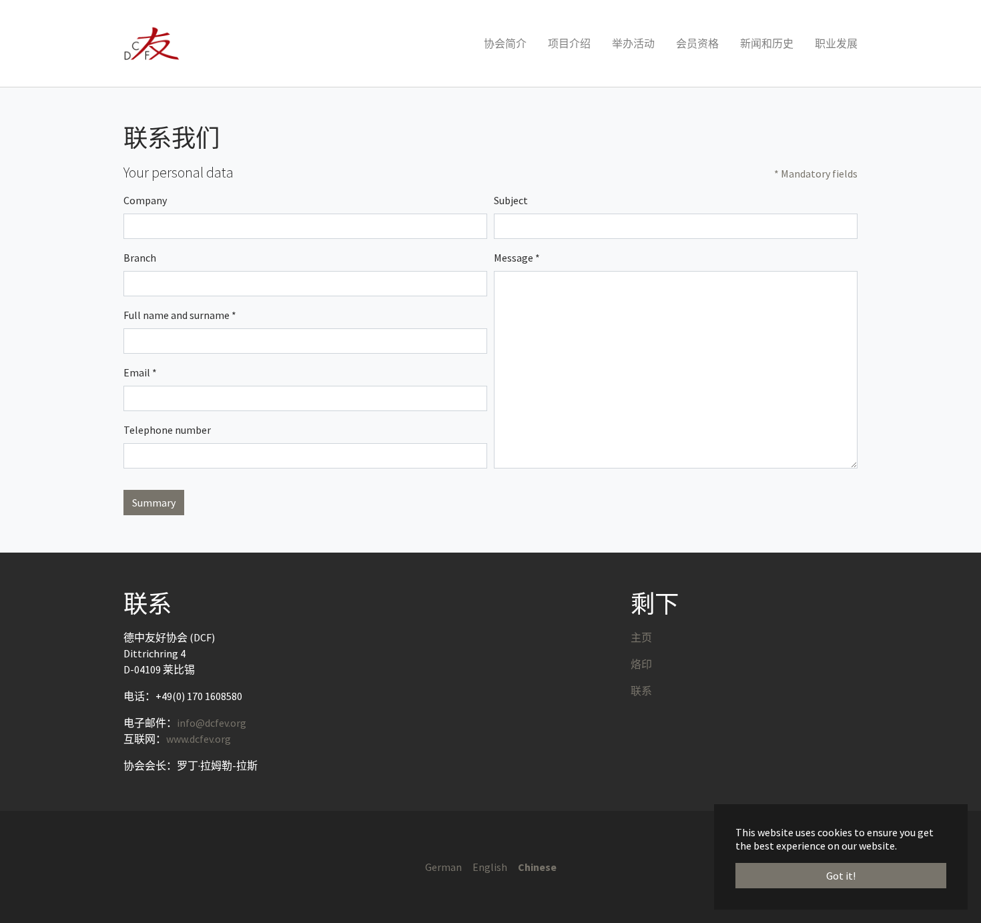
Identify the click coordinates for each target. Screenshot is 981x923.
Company (145, 200)
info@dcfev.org (211, 722)
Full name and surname (179, 315)
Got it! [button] (841, 875)
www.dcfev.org (198, 738)
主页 (641, 637)
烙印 (641, 664)
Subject (511, 200)
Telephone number (167, 429)
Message (517, 257)
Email (140, 372)
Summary (154, 502)
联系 (641, 690)
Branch (139, 257)
